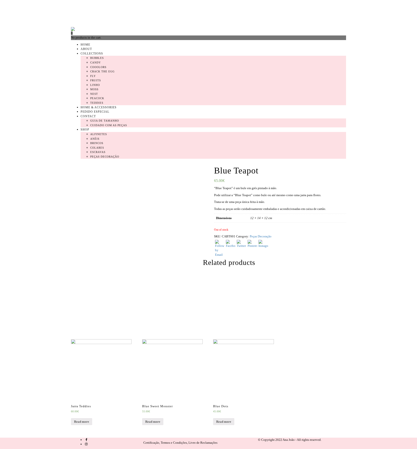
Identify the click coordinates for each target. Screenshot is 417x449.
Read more (81, 421)
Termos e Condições (174, 442)
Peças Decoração (260, 236)
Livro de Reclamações (202, 442)
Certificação (151, 442)
